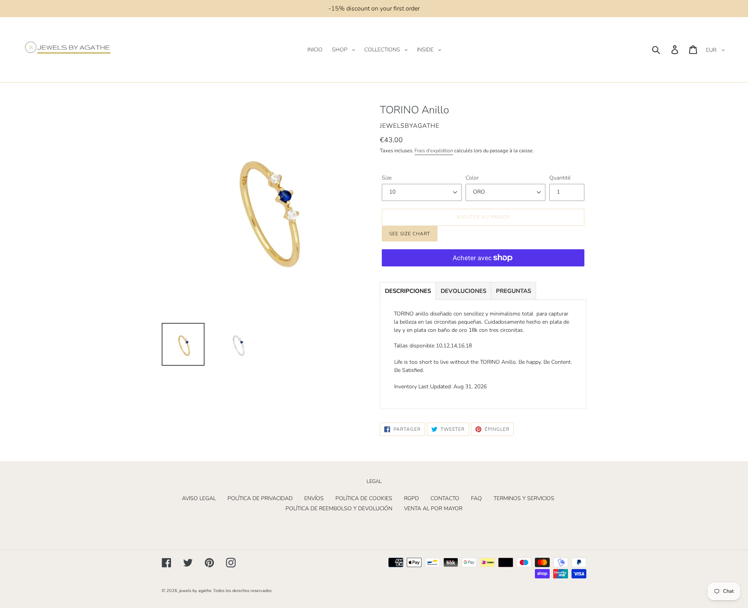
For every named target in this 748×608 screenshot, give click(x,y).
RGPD (411, 498)
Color (472, 178)
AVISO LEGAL (199, 498)
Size (387, 178)
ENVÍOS (314, 498)
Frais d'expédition (434, 150)
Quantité (559, 178)
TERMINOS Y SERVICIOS (524, 498)
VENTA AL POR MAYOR (433, 508)
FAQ (476, 498)
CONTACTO (444, 498)
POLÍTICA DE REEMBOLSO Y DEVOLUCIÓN (339, 508)
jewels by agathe (195, 591)
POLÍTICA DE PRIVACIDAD (260, 498)
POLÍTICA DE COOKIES (363, 498)
